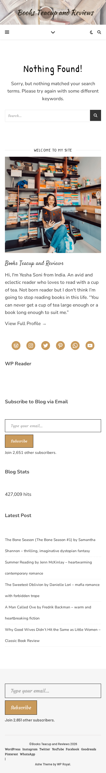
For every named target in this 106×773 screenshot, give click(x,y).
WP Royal (63, 764)
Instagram (29, 749)
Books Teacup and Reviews (34, 263)
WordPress (12, 749)
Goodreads (88, 749)
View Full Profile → (26, 323)
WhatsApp (27, 754)
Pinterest (11, 754)
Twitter (44, 749)
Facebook (72, 749)
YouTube (58, 749)
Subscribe (19, 441)
